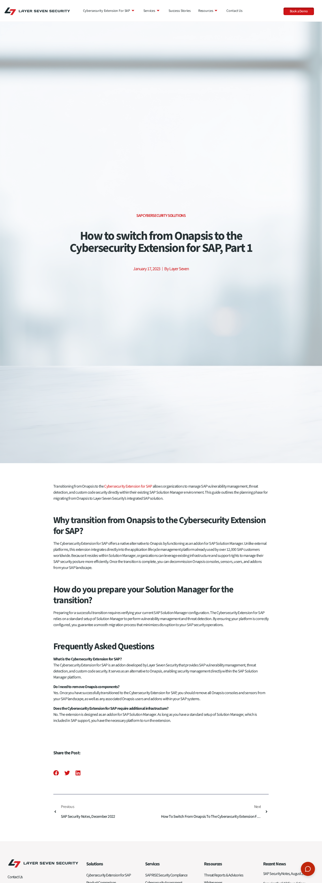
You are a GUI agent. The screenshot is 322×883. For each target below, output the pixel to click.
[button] (56, 773)
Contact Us (234, 10)
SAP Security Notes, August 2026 (285, 873)
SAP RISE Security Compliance (166, 875)
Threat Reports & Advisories (223, 875)
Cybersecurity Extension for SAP (106, 10)
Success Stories (180, 10)
